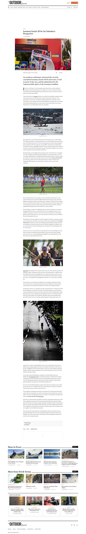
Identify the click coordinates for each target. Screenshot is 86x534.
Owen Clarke (69, 513)
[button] (9, 529)
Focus (24, 28)
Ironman (36, 96)
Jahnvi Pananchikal (48, 464)
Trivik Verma (27, 36)
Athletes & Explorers (30, 460)
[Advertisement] (43, 17)
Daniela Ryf (25, 270)
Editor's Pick (46, 484)
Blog (27, 484)
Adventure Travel (65, 460)
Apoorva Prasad (12, 464)
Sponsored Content (18, 513)
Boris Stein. (41, 396)
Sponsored (17, 507)
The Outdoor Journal (15, 532)
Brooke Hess (29, 464)
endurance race (34, 429)
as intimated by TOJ (33, 376)
